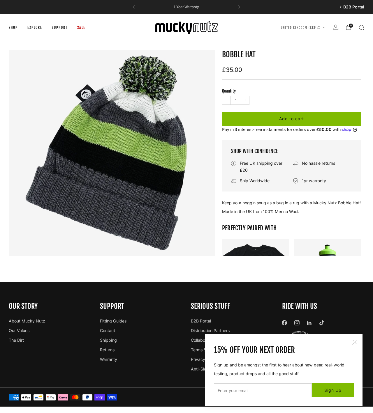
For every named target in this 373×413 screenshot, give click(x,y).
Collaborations (204, 340)
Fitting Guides (113, 320)
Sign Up (333, 390)
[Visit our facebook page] (284, 323)
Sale (81, 27)
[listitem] (186, 7)
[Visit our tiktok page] (322, 323)
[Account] (336, 27)
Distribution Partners (210, 330)
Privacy (198, 359)
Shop (13, 27)
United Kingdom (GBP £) (301, 27)
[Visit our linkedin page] (309, 323)
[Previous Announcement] (133, 7)
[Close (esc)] (355, 342)
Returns (107, 349)
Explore (34, 27)
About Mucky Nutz (27, 320)
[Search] (361, 27)
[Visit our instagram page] (297, 323)
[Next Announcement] (239, 7)
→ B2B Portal (351, 6)
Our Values (19, 330)
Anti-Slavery (203, 368)
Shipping (108, 340)
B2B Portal (201, 320)
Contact (107, 330)
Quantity (229, 91)
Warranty (108, 359)
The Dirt (16, 340)
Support (60, 27)
